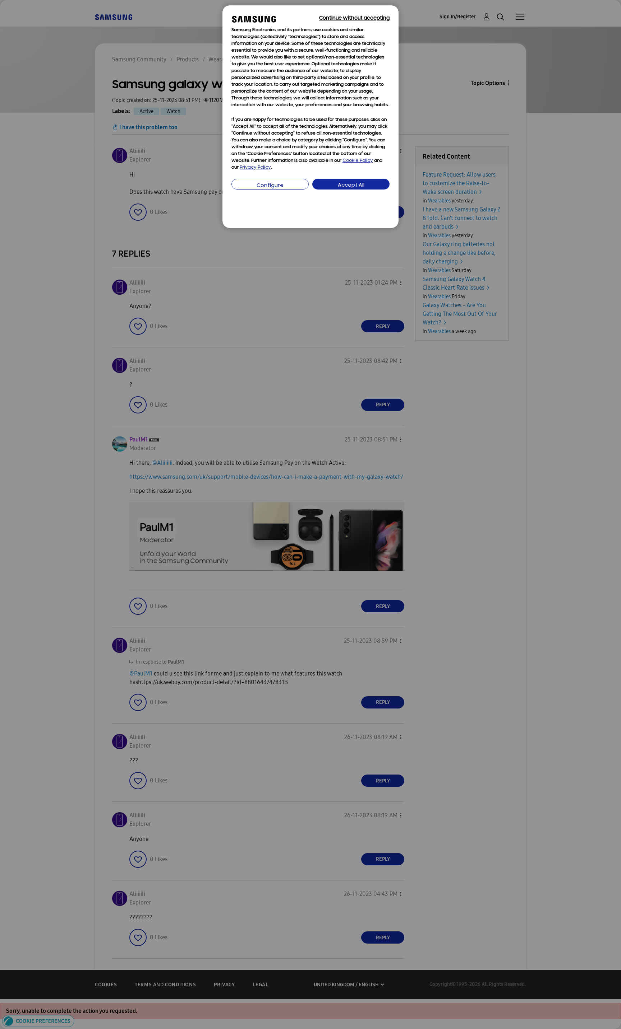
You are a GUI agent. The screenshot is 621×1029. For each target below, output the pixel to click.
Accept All (351, 185)
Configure (270, 185)
